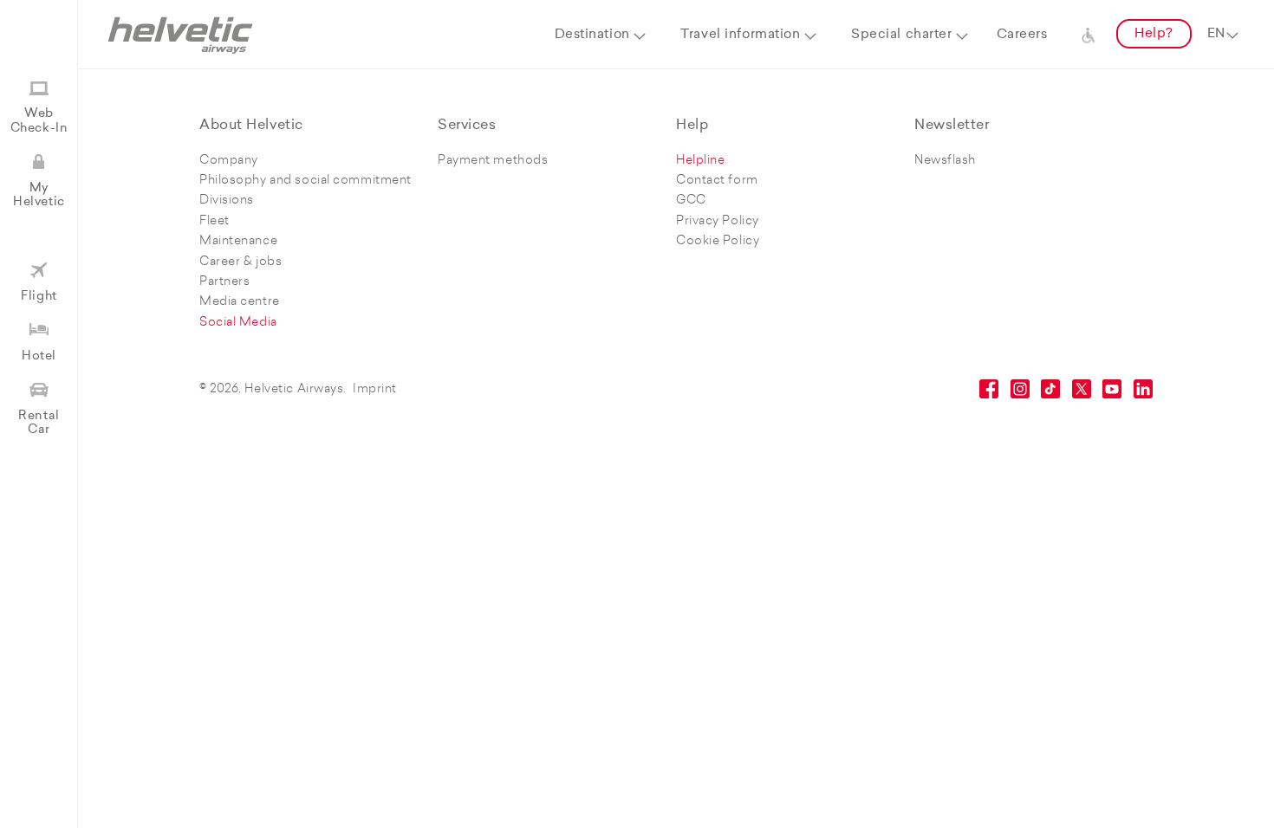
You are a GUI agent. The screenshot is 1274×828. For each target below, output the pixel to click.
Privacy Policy (717, 221)
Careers (1022, 35)
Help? (1153, 34)
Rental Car (38, 423)
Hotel (39, 356)
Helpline (700, 160)
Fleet (214, 221)
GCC (691, 200)
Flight (38, 296)
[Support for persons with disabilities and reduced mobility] (1088, 34)
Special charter (901, 35)
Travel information (740, 35)
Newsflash (945, 160)
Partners (224, 282)
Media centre (239, 301)
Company (228, 160)
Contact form (717, 180)
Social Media (238, 322)
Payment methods (493, 160)
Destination (592, 35)
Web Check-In (39, 120)
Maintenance (238, 241)
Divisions (226, 200)
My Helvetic (38, 195)
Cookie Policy (717, 241)
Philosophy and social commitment (305, 180)
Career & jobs (240, 262)
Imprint (375, 389)
